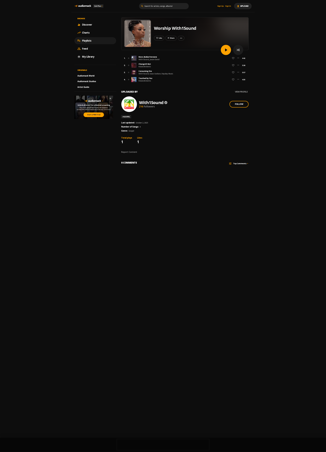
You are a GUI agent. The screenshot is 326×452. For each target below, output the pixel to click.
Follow (239, 104)
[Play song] (226, 50)
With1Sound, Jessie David (149, 59)
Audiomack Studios (86, 81)
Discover (87, 24)
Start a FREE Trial (93, 114)
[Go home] (82, 6)
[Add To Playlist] (128, 58)
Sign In (228, 6)
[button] (184, 58)
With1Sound (151, 102)
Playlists (86, 40)
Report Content (129, 152)
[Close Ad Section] (110, 98)
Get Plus (98, 6)
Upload (244, 6)
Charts (86, 32)
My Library (88, 56)
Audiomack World (85, 75)
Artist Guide (83, 87)
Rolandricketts (145, 66)
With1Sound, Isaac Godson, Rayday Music (156, 73)
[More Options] (238, 58)
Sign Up (220, 6)
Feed (85, 48)
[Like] (233, 58)
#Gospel (126, 117)
